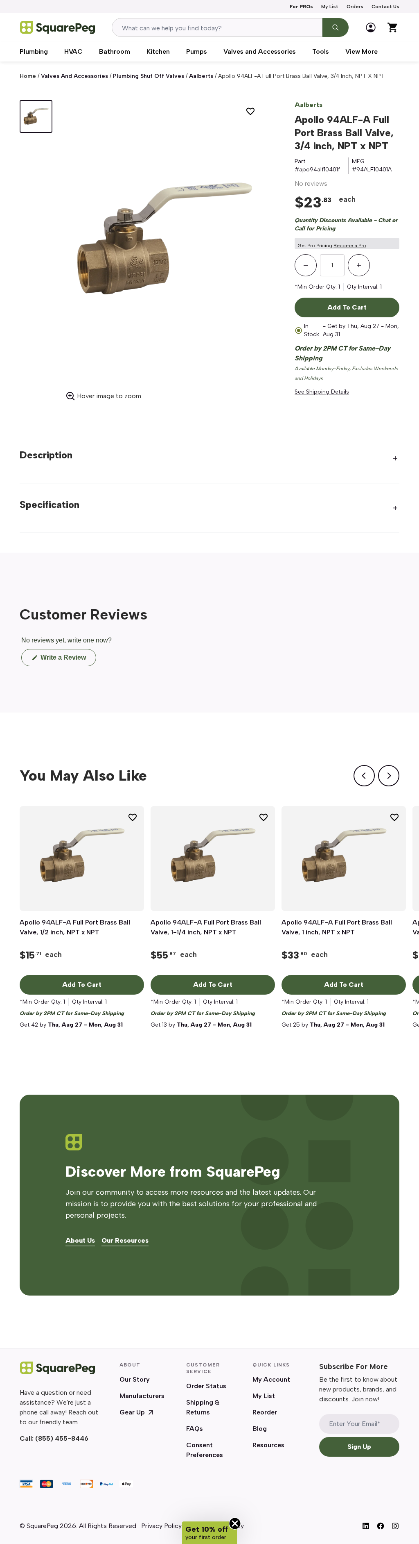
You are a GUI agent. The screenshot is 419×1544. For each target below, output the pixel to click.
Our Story (134, 1379)
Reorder (264, 1412)
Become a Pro (349, 245)
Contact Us (385, 6)
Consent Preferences (204, 1450)
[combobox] (217, 27)
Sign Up (359, 1447)
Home (28, 76)
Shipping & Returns (202, 1407)
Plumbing (34, 51)
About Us (80, 1240)
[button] (209, 1532)
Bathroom (114, 51)
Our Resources (125, 1240)
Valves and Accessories (259, 51)
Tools (320, 51)
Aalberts (201, 76)
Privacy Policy (161, 1526)
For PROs (301, 6)
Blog (259, 1428)
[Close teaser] (235, 1523)
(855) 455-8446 (61, 1438)
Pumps (196, 51)
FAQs (194, 1428)
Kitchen (158, 51)
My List (329, 6)
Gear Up (132, 1412)
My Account (271, 1379)
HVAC (73, 51)
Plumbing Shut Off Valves (148, 76)
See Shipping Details (322, 391)
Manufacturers (141, 1396)
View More (361, 51)
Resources (268, 1445)
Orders (355, 6)
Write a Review (67, 660)
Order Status (206, 1386)
